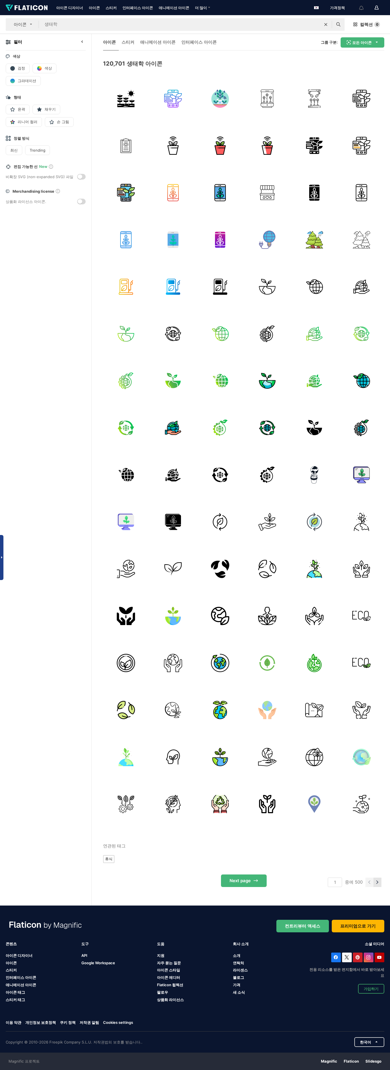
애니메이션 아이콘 (174, 7)
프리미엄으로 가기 (358, 926)
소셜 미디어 (374, 943)
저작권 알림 (89, 1022)
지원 (160, 955)
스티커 (111, 7)
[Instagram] (368, 957)
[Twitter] (347, 957)
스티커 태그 (15, 999)
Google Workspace (98, 963)
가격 (236, 984)
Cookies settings (118, 1022)
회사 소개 (241, 943)
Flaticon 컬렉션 (170, 984)
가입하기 (371, 988)
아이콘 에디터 (168, 977)
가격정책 (337, 7)
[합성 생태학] (220, 98)
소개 (236, 955)
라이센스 (240, 970)
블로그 (238, 977)
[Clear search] (325, 24)
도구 (85, 943)
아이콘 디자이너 (69, 7)
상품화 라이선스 (170, 999)
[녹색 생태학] (314, 239)
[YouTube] (379, 957)
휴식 (108, 859)
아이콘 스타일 (168, 970)
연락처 (238, 963)
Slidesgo (373, 1061)
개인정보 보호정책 (40, 1022)
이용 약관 (13, 1022)
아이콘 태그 (15, 992)
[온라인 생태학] (361, 474)
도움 (160, 943)
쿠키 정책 (68, 1022)
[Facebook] (336, 957)
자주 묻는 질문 (169, 963)
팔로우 (162, 992)
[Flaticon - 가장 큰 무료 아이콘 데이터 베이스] (27, 8)
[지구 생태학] (267, 239)
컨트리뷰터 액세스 (302, 926)
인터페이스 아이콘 (137, 7)
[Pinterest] (358, 957)
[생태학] (125, 98)
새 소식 (239, 992)
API (84, 955)
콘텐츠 (11, 943)
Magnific (329, 1061)
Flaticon (351, 1061)
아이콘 (94, 7)
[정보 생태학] (173, 98)
